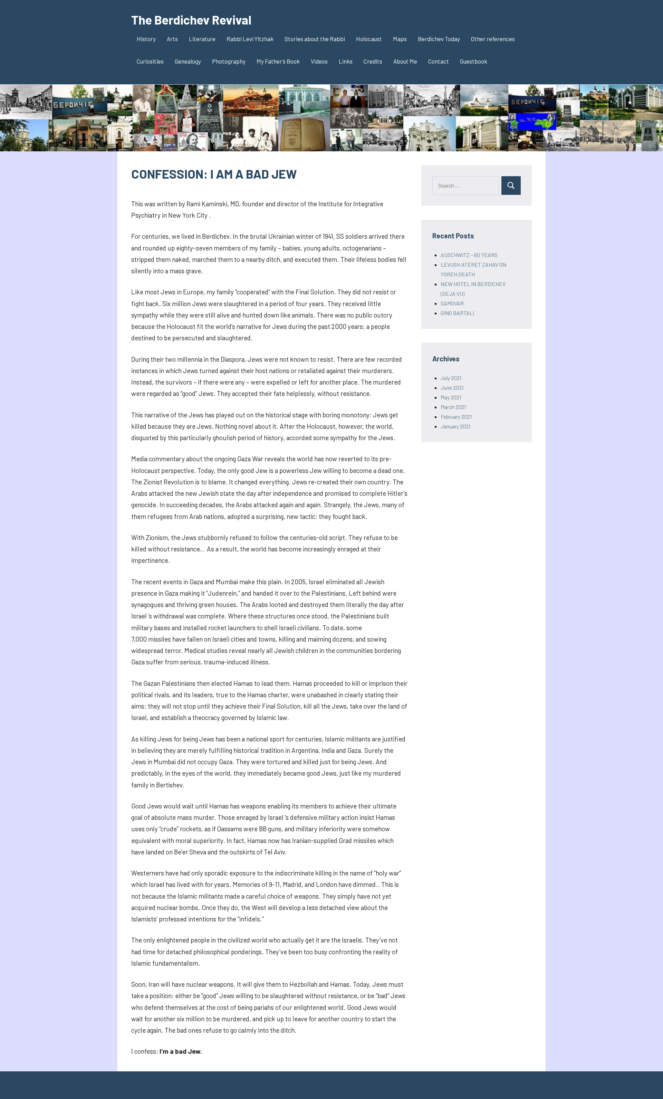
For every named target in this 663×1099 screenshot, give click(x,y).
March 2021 (453, 407)
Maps (400, 38)
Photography (229, 61)
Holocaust (369, 38)
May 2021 (451, 397)
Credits (373, 61)
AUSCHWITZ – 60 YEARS (469, 255)
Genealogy (188, 61)
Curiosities (150, 61)
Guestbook (473, 61)
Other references (493, 38)
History (146, 38)
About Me (405, 61)
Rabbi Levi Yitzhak (250, 38)
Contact (438, 61)
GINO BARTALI (457, 313)
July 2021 (451, 378)
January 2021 (455, 426)
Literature (202, 38)
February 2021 (456, 416)
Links (346, 61)
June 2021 (452, 387)
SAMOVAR (452, 303)
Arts (172, 38)
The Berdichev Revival (191, 19)
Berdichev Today (439, 38)
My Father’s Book (278, 61)
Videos (319, 61)
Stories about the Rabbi (315, 38)
